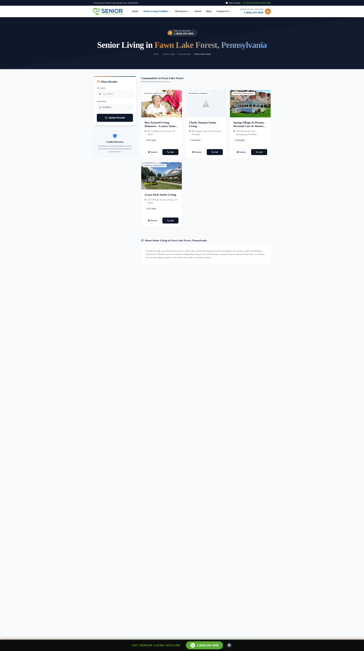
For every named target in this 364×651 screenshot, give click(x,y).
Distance (101, 102)
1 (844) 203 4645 (184, 33)
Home (135, 11)
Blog (208, 11)
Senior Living (168, 54)
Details (154, 152)
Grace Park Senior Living (160, 194)
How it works (234, 3)
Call (172, 152)
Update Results (116, 118)
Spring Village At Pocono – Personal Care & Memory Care (249, 126)
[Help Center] (229, 645)
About (198, 11)
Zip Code (101, 88)
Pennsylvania (184, 54)
